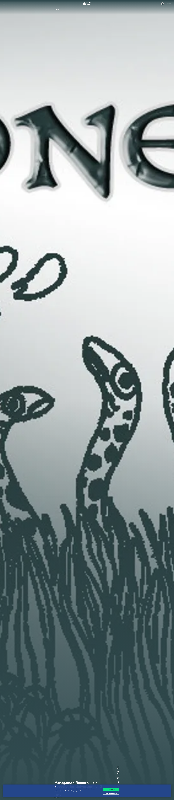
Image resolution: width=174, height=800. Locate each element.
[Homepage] (87, 3)
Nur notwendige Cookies (111, 793)
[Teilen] (118, 782)
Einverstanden (111, 789)
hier (86, 791)
